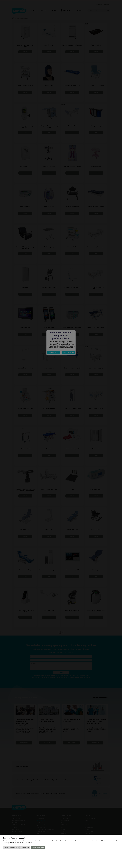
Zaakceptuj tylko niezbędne (11, 847)
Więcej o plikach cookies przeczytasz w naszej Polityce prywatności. (18, 844)
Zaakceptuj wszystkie (38, 847)
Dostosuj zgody (25, 847)
